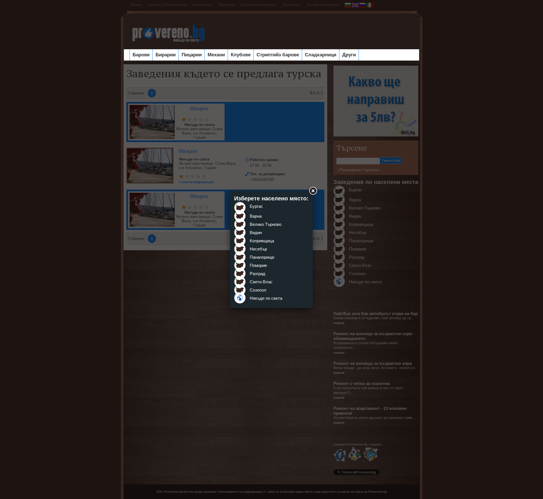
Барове (141, 54)
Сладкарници (320, 54)
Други (349, 54)
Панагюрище (262, 257)
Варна (256, 216)
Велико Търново (265, 224)
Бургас (256, 206)
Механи (216, 54)
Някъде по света (266, 298)
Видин (256, 232)
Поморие (258, 265)
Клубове (241, 54)
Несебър (258, 249)
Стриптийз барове (278, 54)
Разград (257, 273)
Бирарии (166, 54)
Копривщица (262, 240)
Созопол (258, 290)
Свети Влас (261, 281)
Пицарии (192, 54)
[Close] (313, 191)
